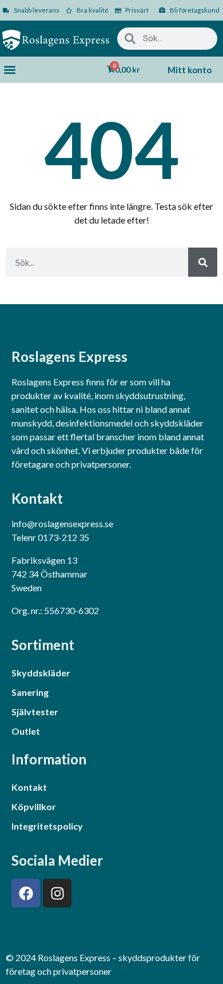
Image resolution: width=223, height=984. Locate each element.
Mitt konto (190, 70)
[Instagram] (57, 893)
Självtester (34, 711)
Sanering (30, 692)
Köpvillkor (33, 806)
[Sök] (202, 262)
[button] (9, 70)
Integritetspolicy (47, 825)
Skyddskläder (40, 672)
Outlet (25, 731)
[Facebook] (25, 893)
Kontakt (29, 787)
